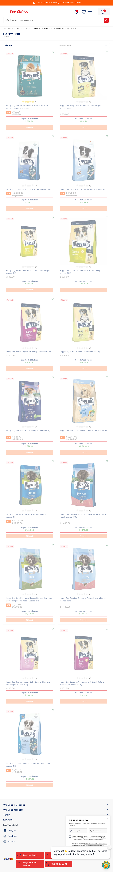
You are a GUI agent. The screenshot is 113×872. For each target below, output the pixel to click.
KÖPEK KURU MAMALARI (31, 29)
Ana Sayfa (7, 29)
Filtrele (8, 45)
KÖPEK (16, 29)
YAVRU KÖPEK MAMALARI (54, 29)
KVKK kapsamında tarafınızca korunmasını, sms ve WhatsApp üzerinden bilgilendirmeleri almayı (89, 844)
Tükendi (29, 127)
